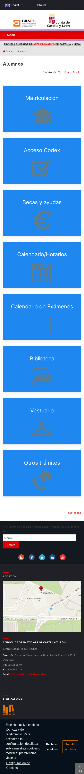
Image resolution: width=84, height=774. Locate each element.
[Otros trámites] (42, 481)
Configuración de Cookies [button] (18, 765)
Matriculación (42, 98)
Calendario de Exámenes (42, 306)
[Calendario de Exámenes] (42, 324)
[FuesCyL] (42, 19)
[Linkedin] (52, 557)
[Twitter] (42, 557)
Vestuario (42, 410)
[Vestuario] (42, 429)
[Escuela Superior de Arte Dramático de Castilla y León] (42, 606)
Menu (10, 35)
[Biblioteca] (42, 376)
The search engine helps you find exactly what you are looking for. (41, 528)
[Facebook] (32, 557)
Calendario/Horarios (42, 254)
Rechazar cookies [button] (52, 747)
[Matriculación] (42, 116)
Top (79, 770)
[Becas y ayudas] (42, 220)
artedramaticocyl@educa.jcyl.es (28, 674)
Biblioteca (42, 358)
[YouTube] (63, 557)
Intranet (41, 5)
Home (9, 51)
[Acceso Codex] (42, 168)
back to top (74, 512)
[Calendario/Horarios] (42, 272)
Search (11, 544)
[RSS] (21, 557)
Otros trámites (42, 463)
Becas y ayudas (42, 202)
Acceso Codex (42, 150)
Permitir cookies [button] (70, 747)
